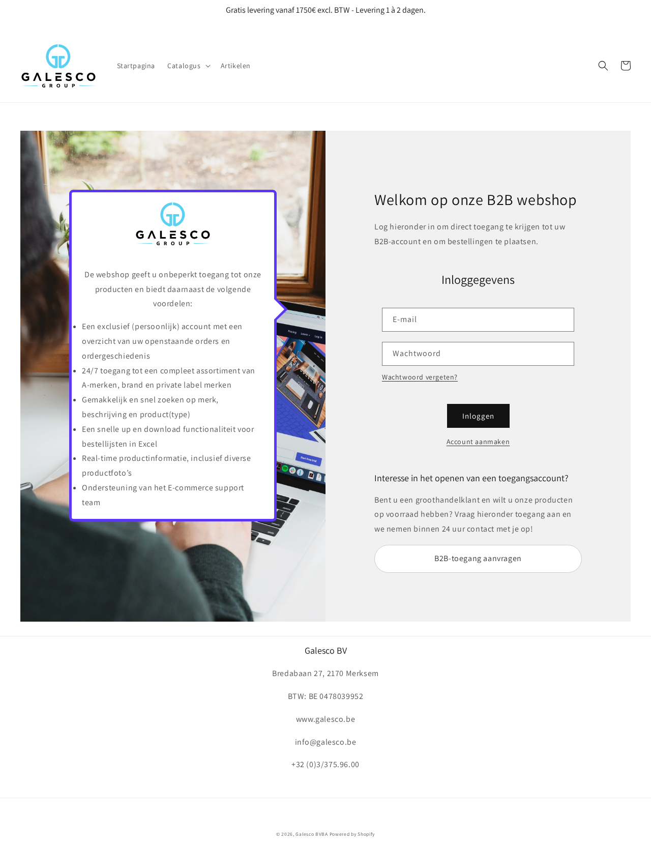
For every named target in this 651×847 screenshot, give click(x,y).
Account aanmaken (478, 441)
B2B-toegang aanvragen (478, 558)
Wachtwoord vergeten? (420, 377)
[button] (187, 65)
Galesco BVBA (311, 834)
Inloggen (478, 416)
